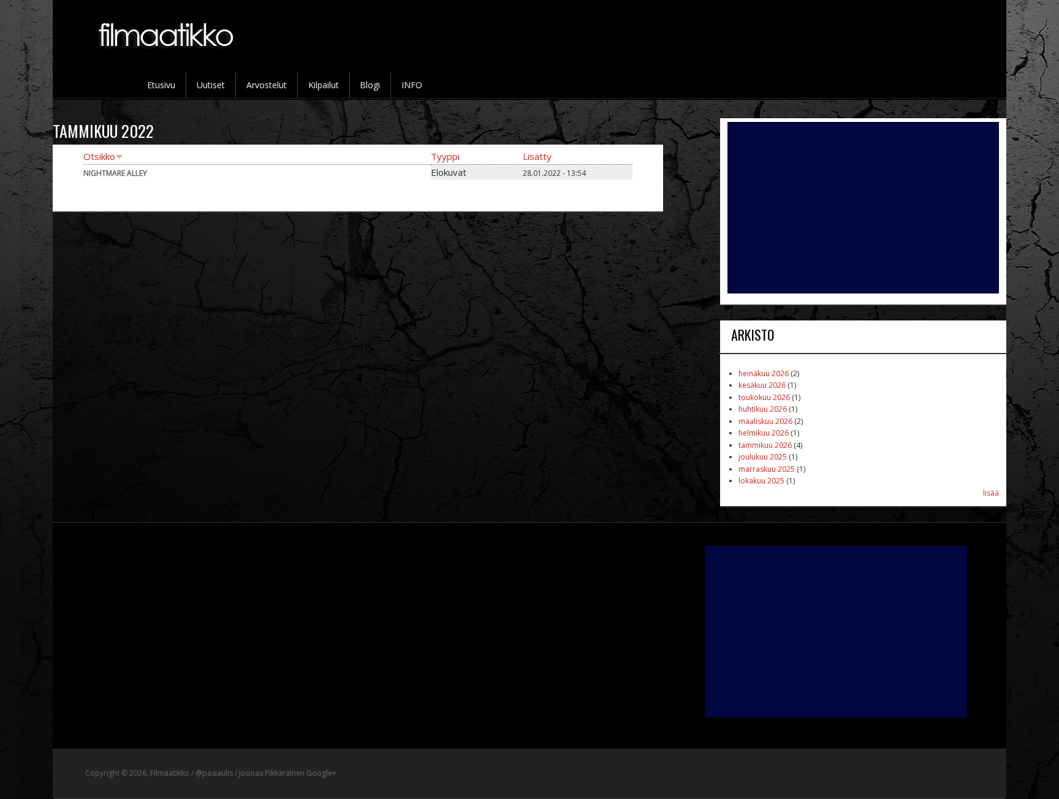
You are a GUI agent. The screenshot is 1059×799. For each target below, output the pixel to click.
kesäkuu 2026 (762, 385)
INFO (411, 85)
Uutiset (211, 85)
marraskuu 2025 (766, 469)
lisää (991, 493)
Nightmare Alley (115, 173)
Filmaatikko (169, 773)
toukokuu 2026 (764, 397)
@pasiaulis (214, 773)
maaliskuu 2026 (765, 421)
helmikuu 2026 (763, 433)
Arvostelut (266, 85)
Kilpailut (323, 85)
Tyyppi (445, 156)
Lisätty (537, 156)
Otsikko (99, 156)
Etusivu (161, 85)
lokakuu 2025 (761, 480)
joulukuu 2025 (762, 457)
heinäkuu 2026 (763, 373)
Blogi (370, 85)
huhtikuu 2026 (762, 409)
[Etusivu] (167, 56)
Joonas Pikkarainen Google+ (287, 773)
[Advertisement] (863, 207)
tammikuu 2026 (765, 445)
